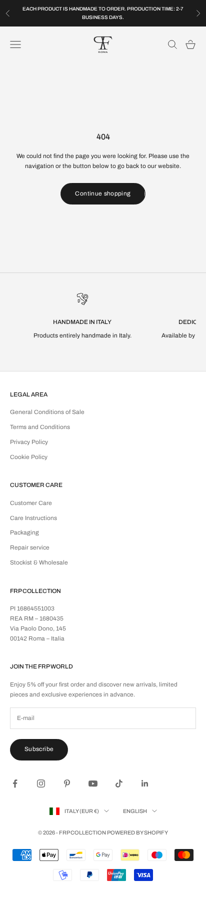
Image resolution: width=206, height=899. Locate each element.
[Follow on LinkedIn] (145, 783)
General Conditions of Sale (47, 412)
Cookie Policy (29, 457)
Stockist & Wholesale (39, 562)
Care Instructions (33, 518)
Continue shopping (102, 193)
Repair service (30, 547)
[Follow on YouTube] (93, 783)
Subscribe (39, 749)
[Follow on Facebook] (15, 783)
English (135, 811)
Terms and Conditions (40, 427)
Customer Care (31, 503)
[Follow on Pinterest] (67, 783)
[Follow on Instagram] (41, 783)
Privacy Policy (29, 442)
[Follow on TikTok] (119, 783)
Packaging (24, 532)
